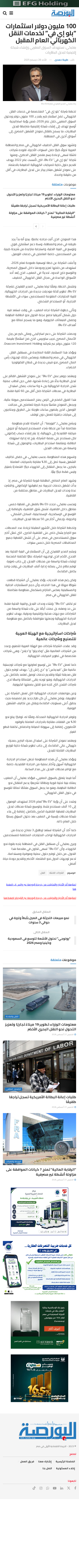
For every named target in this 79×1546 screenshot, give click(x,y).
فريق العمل (27, 1461)
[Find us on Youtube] (54, 1488)
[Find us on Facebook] (75, 1488)
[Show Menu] (11, 13)
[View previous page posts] (43, 226)
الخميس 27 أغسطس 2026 (63, 1034)
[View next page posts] (36, 226)
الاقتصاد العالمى (13, 1089)
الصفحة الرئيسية (65, 1461)
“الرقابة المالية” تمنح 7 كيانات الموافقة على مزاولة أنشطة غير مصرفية (42, 215)
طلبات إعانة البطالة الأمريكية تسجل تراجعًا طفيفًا (43, 205)
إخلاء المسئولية (65, 1468)
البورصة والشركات (13, 1161)
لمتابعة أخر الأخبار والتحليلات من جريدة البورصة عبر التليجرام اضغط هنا (40, 897)
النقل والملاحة (12, 1016)
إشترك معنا (45, 1461)
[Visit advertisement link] (39, 3)
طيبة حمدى (61, 59)
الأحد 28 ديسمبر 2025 (35, 59)
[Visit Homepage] (62, 13)
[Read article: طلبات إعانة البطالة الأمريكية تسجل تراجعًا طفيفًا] (39, 1066)
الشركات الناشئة (56, 873)
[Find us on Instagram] (41, 1488)
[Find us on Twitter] (68, 1488)
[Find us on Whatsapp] (47, 1488)
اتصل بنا (47, 1468)
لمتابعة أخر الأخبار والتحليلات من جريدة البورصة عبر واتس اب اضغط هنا (41, 886)
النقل (42, 873)
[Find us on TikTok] (34, 1488)
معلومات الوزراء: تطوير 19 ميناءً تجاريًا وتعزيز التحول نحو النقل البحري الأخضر (41, 196)
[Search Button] (5, 13)
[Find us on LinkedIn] (61, 1488)
